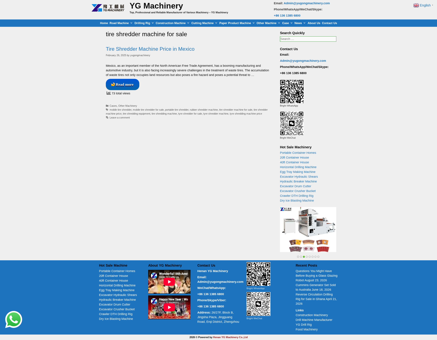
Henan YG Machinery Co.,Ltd (230, 337)
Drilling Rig (142, 23)
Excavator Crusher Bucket (298, 191)
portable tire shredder (176, 109)
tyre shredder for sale (190, 113)
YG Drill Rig (304, 324)
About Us (314, 23)
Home (104, 23)
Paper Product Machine (235, 23)
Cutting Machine (202, 23)
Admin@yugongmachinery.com (307, 3)
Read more (124, 84)
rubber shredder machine (204, 109)
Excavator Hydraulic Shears (299, 176)
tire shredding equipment (136, 113)
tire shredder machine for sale (235, 109)
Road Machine (119, 23)
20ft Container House (294, 157)
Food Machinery (307, 329)
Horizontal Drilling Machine (298, 167)
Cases (113, 105)
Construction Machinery (312, 315)
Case (285, 23)
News (298, 23)
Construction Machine (171, 23)
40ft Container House (294, 162)
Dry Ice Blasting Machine (297, 200)
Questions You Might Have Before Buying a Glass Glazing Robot (316, 275)
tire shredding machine (164, 113)
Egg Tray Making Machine (297, 172)
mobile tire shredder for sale (148, 109)
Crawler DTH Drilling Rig (296, 195)
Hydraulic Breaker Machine (298, 181)
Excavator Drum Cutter (295, 186)
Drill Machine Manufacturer (314, 320)
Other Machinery (127, 105)
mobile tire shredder (120, 109)
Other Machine (266, 23)
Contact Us (329, 23)
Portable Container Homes (298, 152)
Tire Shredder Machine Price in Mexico (150, 49)
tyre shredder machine (215, 113)
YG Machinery (156, 5)
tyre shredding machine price (246, 113)
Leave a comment (120, 117)
